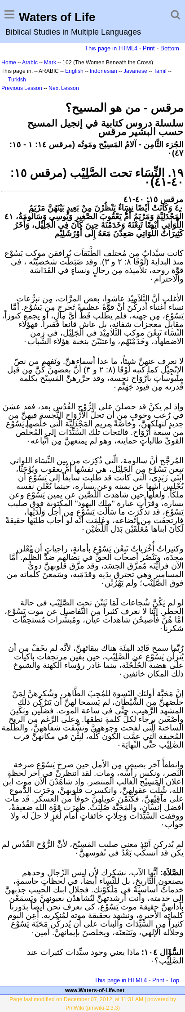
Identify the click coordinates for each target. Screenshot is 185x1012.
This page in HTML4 (111, 48)
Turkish (17, 79)
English (74, 71)
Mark (50, 62)
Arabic (30, 62)
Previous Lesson (21, 88)
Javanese (135, 71)
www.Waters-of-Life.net (94, 990)
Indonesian (103, 71)
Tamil (160, 71)
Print (149, 48)
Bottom (169, 48)
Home (8, 62)
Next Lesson (63, 88)
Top (174, 980)
